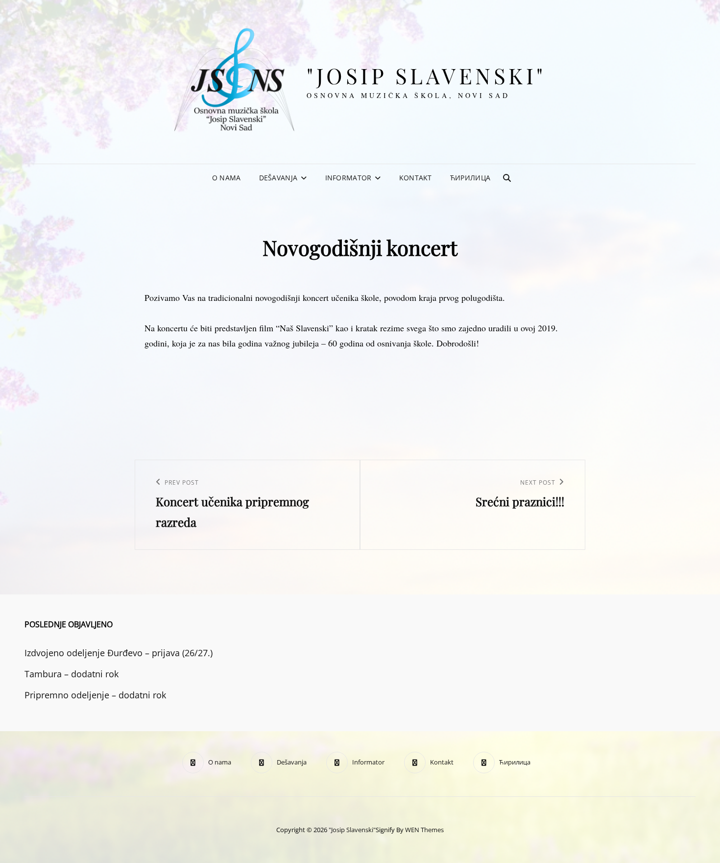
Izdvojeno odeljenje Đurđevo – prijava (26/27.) (118, 653)
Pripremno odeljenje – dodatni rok (95, 695)
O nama (226, 177)
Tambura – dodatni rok (71, 674)
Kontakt (415, 177)
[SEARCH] (507, 178)
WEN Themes (424, 829)
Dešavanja (278, 177)
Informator (348, 177)
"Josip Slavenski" (426, 75)
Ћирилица (470, 177)
